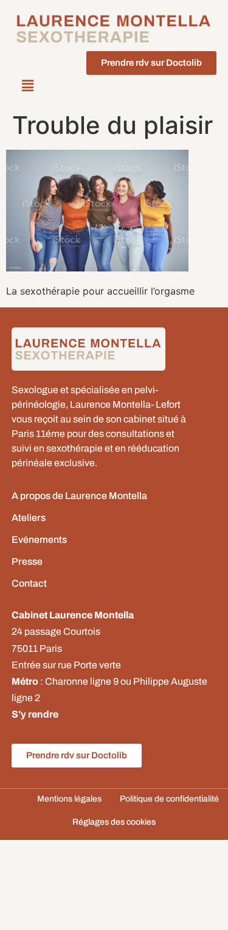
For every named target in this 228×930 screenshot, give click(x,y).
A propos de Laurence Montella (79, 496)
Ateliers (29, 517)
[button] (28, 86)
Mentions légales (69, 798)
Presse (27, 561)
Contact (29, 583)
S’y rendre (35, 714)
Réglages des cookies (114, 822)
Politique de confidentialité (169, 798)
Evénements (39, 539)
